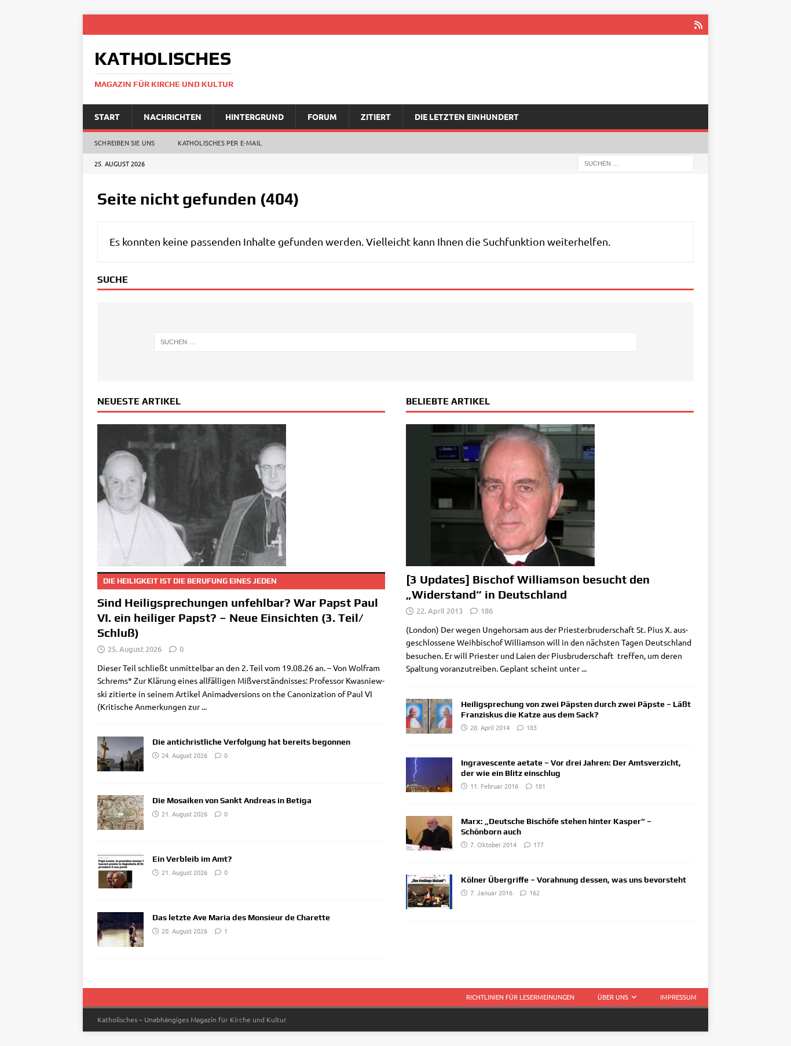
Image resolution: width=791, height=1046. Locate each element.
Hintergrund (254, 116)
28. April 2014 (490, 727)
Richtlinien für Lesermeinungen (520, 996)
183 (531, 727)
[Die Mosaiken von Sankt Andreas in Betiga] (120, 812)
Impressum (678, 996)
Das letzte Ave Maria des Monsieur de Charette (241, 917)
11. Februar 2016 (494, 785)
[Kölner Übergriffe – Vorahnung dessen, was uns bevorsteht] (429, 891)
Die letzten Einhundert (467, 116)
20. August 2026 (184, 930)
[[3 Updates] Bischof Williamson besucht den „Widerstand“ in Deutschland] (550, 495)
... (204, 706)
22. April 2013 (439, 610)
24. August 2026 (184, 755)
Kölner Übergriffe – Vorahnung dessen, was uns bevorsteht (573, 879)
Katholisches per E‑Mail (220, 142)
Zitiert (376, 116)
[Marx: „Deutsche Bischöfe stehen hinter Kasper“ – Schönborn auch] (429, 833)
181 (540, 785)
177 (538, 844)
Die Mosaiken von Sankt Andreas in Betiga (232, 800)
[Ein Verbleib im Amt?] (120, 871)
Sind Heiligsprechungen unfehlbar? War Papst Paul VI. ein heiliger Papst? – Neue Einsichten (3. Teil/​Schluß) (237, 608)
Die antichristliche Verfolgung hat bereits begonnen (251, 741)
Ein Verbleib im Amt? (192, 858)
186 (487, 610)
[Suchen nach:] (636, 163)
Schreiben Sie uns (124, 142)
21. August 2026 (184, 813)
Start (107, 116)
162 (534, 892)
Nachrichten (173, 116)
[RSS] (698, 24)
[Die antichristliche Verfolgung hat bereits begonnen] (120, 754)
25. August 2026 (135, 649)
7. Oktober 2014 (493, 844)
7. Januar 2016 (491, 892)
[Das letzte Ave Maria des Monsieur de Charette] (120, 929)
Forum (322, 116)
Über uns (613, 996)
